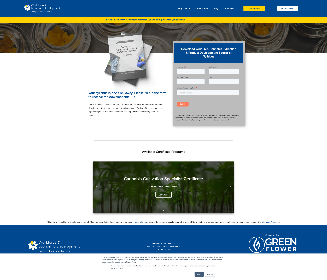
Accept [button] (199, 274)
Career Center (202, 8)
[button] (161, 210)
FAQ (216, 8)
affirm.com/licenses (270, 222)
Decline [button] (210, 274)
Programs (182, 8)
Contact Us (228, 8)
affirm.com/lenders (139, 222)
